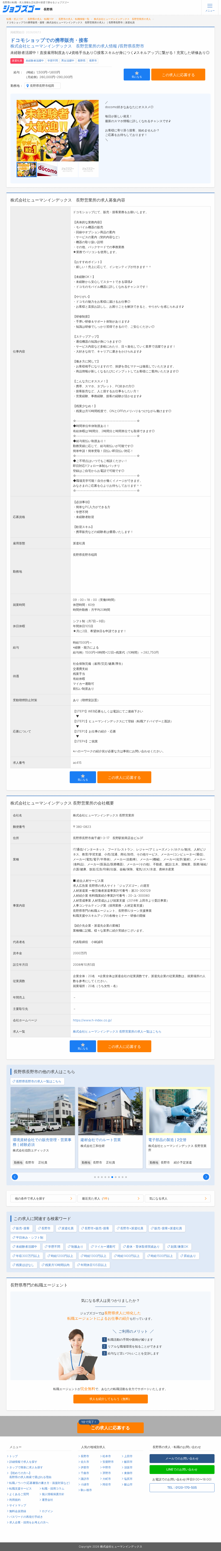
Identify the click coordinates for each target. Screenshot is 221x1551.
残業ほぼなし (25, 1265)
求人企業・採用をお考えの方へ (29, 1522)
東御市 (128, 1473)
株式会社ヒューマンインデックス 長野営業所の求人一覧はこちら (117, 1031)
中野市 (107, 1467)
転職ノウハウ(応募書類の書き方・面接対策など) (39, 1483)
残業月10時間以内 (57, 1265)
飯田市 (128, 1461)
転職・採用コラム (53, 1488)
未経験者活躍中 (35, 60)
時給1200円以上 (62, 1256)
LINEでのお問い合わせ (181, 1469)
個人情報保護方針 (53, 1494)
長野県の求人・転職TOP (41, 19)
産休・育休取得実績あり (143, 1246)
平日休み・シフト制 (29, 1237)
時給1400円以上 (128, 1256)
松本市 (107, 1456)
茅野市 (107, 1473)
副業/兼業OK (179, 1246)
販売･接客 (23, 1228)
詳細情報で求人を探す (23, 1461)
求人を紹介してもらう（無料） (110, 1399)
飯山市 (128, 1484)
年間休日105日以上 (94, 1265)
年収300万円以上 (28, 1256)
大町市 (107, 1478)
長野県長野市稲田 (42, 85)
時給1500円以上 (162, 1256)
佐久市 (85, 1461)
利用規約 (15, 1499)
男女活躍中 (67, 60)
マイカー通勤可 (104, 1246)
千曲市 (85, 1473)
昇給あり (190, 1256)
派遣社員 (17, 60)
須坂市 (128, 1467)
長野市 (93, 60)
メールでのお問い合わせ (182, 1458)
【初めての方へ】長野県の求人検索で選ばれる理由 (30, 1475)
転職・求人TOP (14, 19)
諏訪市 (85, 1478)
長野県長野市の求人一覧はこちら (38, 1081)
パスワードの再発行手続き (26, 1516)
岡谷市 (107, 1484)
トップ (13, 1456)
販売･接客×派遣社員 (168, 1228)
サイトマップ (17, 1505)
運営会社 (47, 1499)
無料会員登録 (17, 1511)
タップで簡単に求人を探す (26, 1467)
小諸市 (85, 1484)
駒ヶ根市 (86, 1490)
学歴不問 (52, 60)
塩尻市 (128, 1478)
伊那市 (85, 1467)
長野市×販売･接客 (97, 1228)
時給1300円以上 (95, 1256)
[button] (15, 1177)
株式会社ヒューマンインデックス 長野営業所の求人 (122, 19)
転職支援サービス (20, 1488)
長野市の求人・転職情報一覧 (73, 19)
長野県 (81, 60)
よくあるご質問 (19, 1494)
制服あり (77, 1246)
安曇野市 (108, 1461)
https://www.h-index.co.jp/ (92, 1020)
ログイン (47, 1511)
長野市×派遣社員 (131, 1228)
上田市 (128, 1456)
